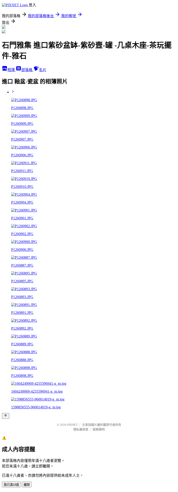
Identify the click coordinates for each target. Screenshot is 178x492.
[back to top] (5, 416)
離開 (27, 484)
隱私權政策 (80, 429)
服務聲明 (99, 429)
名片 (42, 70)
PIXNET (72, 424)
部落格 (27, 70)
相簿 (11, 70)
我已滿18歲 (11, 484)
